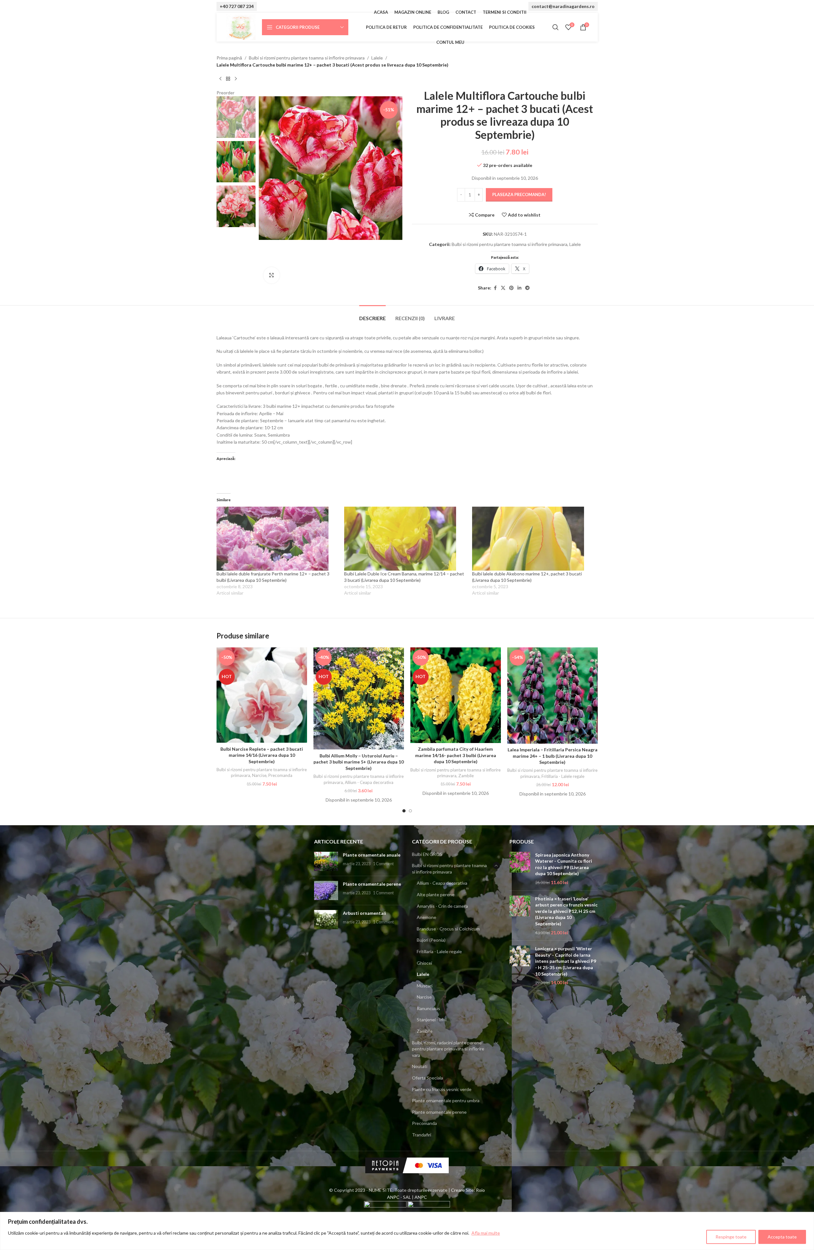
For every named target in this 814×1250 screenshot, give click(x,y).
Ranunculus (428, 1008)
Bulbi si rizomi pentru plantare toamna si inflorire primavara (307, 57)
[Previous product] (220, 79)
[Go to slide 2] (410, 810)
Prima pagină (229, 57)
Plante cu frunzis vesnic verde (441, 1089)
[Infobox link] (237, 6)
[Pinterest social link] (511, 288)
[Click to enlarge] (272, 275)
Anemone (426, 917)
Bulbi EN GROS (427, 854)
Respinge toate (731, 1236)
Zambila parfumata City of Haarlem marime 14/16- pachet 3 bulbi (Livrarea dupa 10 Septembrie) (455, 755)
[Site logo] (241, 26)
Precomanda (280, 775)
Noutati (419, 1066)
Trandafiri (421, 1134)
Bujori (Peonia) (431, 940)
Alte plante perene (435, 894)
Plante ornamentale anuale (371, 855)
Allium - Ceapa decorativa (369, 782)
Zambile (466, 775)
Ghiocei (424, 963)
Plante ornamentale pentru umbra (445, 1100)
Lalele (377, 57)
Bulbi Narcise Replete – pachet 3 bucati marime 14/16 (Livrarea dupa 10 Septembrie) (261, 755)
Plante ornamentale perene (372, 884)
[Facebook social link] (495, 288)
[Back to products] (228, 79)
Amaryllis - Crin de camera (442, 906)
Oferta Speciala (427, 1077)
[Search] (555, 27)
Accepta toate (782, 1236)
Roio (480, 1190)
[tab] (372, 315)
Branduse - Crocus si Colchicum (448, 928)
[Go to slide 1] (404, 810)
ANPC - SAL (399, 1197)
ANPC (421, 1197)
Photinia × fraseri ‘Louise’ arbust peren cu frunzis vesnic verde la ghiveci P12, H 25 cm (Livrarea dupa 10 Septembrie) (566, 911)
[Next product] (236, 79)
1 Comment (383, 863)
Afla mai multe (485, 1233)
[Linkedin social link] (519, 288)
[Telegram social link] (527, 288)
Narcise (259, 775)
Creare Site (462, 1190)
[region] (407, 1231)
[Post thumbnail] (326, 861)
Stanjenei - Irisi (432, 1019)
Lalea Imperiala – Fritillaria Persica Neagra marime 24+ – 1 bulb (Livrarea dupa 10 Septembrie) (552, 756)
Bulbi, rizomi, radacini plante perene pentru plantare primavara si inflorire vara (448, 1049)
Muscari (424, 985)
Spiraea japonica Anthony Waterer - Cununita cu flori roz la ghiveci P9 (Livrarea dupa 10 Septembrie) (563, 864)
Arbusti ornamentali (364, 913)
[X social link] (503, 288)
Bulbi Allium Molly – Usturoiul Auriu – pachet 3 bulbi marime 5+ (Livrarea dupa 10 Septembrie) (358, 762)
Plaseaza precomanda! (519, 194)
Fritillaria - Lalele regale (562, 776)
